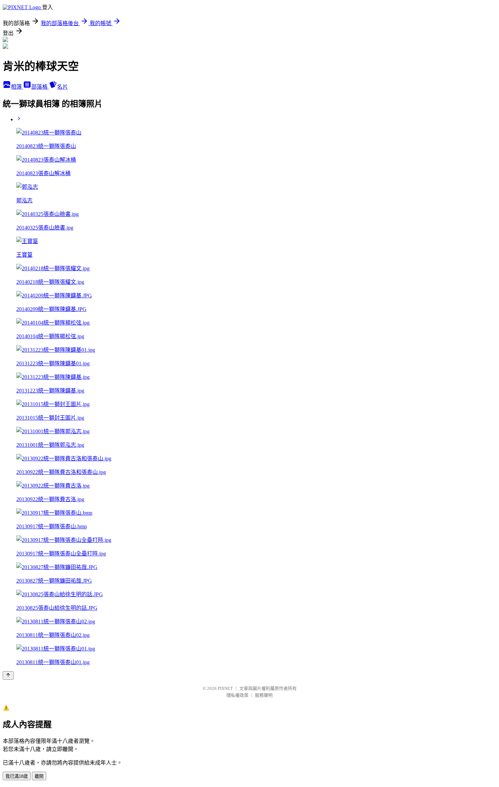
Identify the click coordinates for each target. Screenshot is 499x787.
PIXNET (225, 688)
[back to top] (8, 675)
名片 (62, 87)
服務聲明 (264, 695)
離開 (39, 776)
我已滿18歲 (16, 776)
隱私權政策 (237, 695)
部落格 (40, 87)
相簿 (17, 87)
